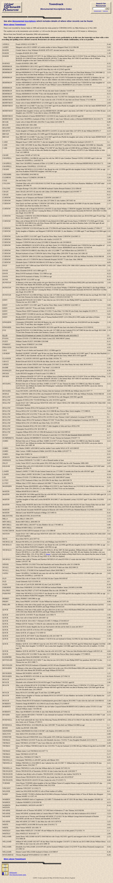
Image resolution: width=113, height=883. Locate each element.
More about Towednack (15, 24)
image (48, 554)
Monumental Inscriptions (24, 21)
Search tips (105, 11)
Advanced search (97, 11)
